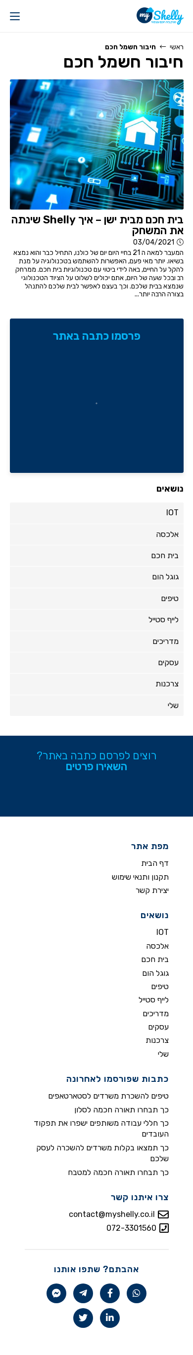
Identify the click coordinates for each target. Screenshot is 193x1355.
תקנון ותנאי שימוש (140, 877)
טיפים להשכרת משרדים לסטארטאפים (108, 1096)
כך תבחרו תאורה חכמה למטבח (118, 1172)
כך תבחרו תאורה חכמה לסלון (121, 1109)
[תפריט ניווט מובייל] (15, 16)
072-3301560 (131, 1228)
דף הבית (155, 863)
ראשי (177, 47)
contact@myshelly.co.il (112, 1214)
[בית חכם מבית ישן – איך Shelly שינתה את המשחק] (97, 144)
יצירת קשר (152, 890)
